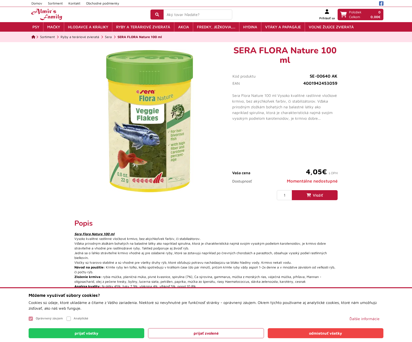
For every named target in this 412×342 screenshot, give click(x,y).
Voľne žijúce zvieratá (331, 27)
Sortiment (55, 3)
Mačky (53, 27)
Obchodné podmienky (102, 3)
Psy (35, 27)
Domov (36, 3)
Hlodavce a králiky (88, 27)
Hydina (250, 27)
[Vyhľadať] (157, 15)
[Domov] (33, 37)
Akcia (183, 27)
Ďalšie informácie (365, 319)
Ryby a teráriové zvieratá (143, 27)
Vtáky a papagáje (283, 27)
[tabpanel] (206, 258)
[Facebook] (381, 3)
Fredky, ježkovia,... (216, 27)
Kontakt (74, 3)
